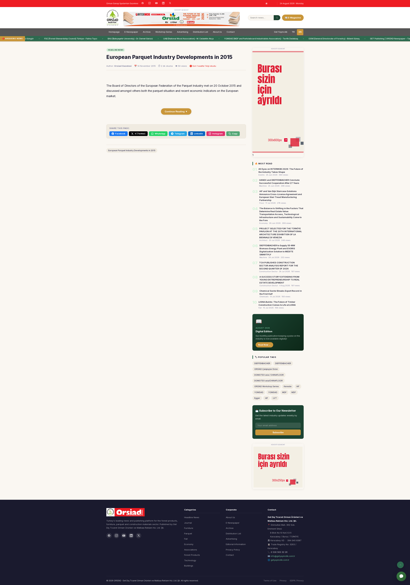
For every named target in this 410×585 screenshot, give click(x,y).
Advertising (182, 32)
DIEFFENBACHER (262, 363)
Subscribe (278, 432)
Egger (257, 398)
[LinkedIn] (163, 3)
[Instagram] (149, 3)
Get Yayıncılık (280, 32)
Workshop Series (163, 32)
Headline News (191, 517)
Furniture (188, 528)
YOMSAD (258, 392)
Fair (186, 538)
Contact (231, 32)
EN (300, 32)
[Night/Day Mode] (266, 3)
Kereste (287, 386)
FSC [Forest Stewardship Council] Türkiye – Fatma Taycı (65, 38)
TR (293, 32)
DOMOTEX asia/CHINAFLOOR (268, 380)
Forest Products (192, 555)
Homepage (114, 32)
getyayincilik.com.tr (280, 560)
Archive (147, 32)
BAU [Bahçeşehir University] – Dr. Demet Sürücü (124, 38)
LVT (275, 398)
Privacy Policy (233, 549)
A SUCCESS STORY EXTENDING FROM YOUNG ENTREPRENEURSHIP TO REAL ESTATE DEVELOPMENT (279, 279)
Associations (190, 549)
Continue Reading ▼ (176, 111)
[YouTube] (156, 3)
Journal (188, 522)
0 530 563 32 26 (279, 552)
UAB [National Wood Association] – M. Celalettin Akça (183, 38)
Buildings (188, 565)
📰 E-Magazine (293, 17)
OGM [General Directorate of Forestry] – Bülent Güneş (328, 38)
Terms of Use (269, 580)
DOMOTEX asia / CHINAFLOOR (269, 375)
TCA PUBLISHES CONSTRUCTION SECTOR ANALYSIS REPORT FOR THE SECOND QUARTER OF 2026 (278, 265)
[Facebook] (142, 3)
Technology (190, 560)
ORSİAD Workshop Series (266, 386)
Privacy (283, 580)
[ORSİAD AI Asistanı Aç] (401, 576)
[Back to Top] (400, 564)
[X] (170, 3)
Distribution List (200, 32)
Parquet (188, 533)
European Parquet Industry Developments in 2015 (131, 150)
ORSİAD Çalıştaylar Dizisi (266, 369)
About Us (217, 32)
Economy (188, 544)
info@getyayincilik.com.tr (283, 556)
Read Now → (264, 345)
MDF (284, 392)
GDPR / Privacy (297, 580)
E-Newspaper (131, 32)
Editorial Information (236, 544)
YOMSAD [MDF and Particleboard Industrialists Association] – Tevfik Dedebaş (256, 38)
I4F (297, 386)
